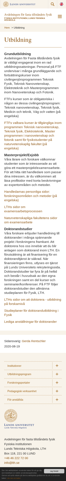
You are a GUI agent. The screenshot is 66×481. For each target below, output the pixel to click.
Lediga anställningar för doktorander (30, 321)
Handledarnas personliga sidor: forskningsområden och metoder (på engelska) (30, 196)
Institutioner (14, 365)
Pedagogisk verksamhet (21, 391)
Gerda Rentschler (34, 341)
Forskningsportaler (18, 382)
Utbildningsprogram (19, 374)
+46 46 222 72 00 (16, 458)
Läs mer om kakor (14, 478)
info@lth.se (11, 463)
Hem (7, 27)
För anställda (15, 399)
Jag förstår (54, 471)
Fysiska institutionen (15, 18)
